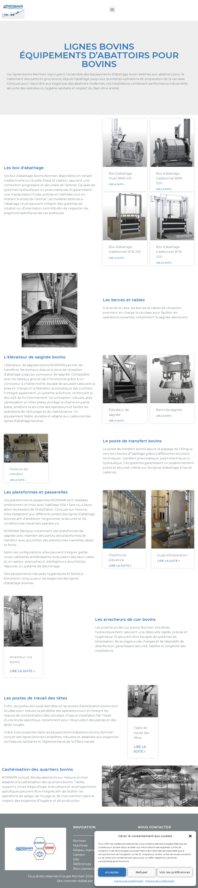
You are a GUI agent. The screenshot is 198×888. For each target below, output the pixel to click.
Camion (79, 855)
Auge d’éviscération (172, 555)
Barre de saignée (169, 410)
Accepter (112, 872)
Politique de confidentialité (128, 880)
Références (82, 864)
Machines (80, 845)
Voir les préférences (175, 872)
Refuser (142, 872)
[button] (190, 836)
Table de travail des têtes (141, 732)
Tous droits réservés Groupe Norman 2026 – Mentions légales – (76, 876)
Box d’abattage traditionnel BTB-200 (169, 251)
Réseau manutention (89, 850)
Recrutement (84, 869)
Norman (79, 841)
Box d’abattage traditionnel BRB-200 (169, 178)
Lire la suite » (117, 184)
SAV (76, 859)
